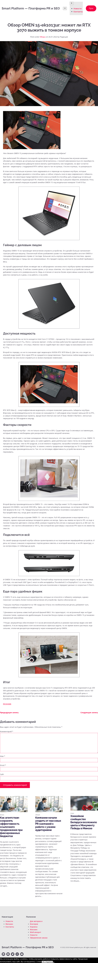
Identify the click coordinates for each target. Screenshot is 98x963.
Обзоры (43, 37)
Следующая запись (89, 712)
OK (43, 962)
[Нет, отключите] (53, 962)
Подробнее (49, 962)
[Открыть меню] (65, 8)
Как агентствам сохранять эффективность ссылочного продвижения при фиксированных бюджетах (11, 827)
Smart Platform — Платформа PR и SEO (31, 8)
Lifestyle (37, 815)
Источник (7, 704)
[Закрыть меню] (72, 3)
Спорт (72, 813)
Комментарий (6, 731)
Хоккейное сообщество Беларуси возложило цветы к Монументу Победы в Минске (83, 822)
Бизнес (2, 815)
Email (3, 765)
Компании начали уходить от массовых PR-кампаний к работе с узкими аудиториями (48, 824)
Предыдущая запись (9, 712)
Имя (2, 756)
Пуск (91, 8)
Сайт (2, 774)
